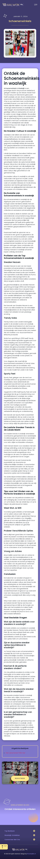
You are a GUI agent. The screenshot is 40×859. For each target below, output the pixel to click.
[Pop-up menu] (35, 4)
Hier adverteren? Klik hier (15, 753)
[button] (34, 831)
